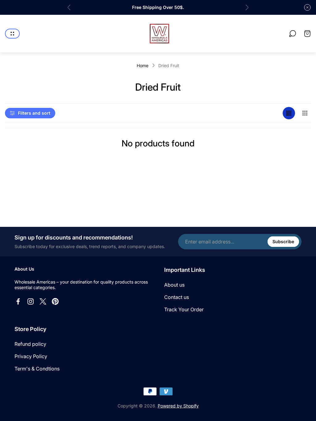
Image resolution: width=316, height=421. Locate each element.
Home (142, 65)
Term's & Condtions (37, 369)
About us (174, 285)
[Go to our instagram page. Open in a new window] (30, 301)
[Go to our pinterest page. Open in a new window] (55, 301)
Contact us (176, 297)
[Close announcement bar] (307, 7)
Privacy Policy (31, 356)
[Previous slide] (69, 7)
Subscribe (283, 241)
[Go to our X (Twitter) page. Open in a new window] (43, 301)
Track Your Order (184, 309)
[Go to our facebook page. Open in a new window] (18, 301)
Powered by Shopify (178, 405)
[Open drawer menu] (12, 34)
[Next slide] (247, 7)
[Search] (292, 33)
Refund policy (30, 344)
